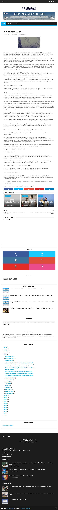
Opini (35, 321)
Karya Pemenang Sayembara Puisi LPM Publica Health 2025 (12, 203)
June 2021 (8, 383)
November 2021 (9, 358)
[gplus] (54, 1)
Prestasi (52, 321)
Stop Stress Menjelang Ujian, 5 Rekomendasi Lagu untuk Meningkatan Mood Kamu (46, 203)
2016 (5, 403)
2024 (5, 349)
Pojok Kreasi (24, 34)
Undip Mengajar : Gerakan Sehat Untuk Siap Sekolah (19, 375)
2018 (5, 399)
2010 (5, 415)
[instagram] (56, 1)
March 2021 (8, 389)
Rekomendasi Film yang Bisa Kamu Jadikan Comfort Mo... (20, 368)
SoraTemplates (9, 508)
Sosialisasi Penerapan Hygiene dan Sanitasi (17, 366)
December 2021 (9, 356)
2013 (5, 409)
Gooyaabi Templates (25, 508)
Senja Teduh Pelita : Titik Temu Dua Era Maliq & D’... (18, 371)
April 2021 (8, 387)
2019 (5, 397)
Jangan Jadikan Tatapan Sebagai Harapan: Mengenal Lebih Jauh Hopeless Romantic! (29, 202)
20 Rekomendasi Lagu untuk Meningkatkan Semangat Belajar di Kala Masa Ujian (30, 486)
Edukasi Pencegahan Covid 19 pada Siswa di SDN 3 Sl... (19, 373)
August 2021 (8, 380)
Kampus (24, 321)
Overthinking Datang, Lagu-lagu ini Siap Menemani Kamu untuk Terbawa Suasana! (31, 308)
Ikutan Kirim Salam (8, 425)
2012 (5, 411)
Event (14, 321)
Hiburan (40, 196)
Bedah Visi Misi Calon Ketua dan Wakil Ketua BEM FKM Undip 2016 (26, 289)
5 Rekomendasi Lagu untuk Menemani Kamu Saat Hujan (20, 364)
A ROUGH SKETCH (9, 369)
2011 (5, 413)
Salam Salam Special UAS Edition (17, 499)
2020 (5, 395)
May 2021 (7, 385)
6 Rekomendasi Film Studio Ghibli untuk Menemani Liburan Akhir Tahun (27, 469)
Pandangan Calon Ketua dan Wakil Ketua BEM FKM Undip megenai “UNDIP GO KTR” (31, 295)
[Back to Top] (56, 508)
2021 (5, 355)
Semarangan (6, 324)
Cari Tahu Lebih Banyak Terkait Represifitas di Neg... (19, 362)
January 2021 (9, 393)
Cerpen (20, 34)
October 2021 (9, 360)
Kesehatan (29, 321)
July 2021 (7, 382)
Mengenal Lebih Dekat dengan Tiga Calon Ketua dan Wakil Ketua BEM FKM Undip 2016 (32, 302)
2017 (5, 401)
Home (3, 23)
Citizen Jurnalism (7, 321)
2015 (5, 405)
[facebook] (49, 1)
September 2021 (9, 378)
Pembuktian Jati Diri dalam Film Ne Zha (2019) (21, 475)
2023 (5, 351)
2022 (5, 353)
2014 (5, 407)
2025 (5, 347)
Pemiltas (40, 321)
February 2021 (9, 391)
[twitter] (51, 1)
